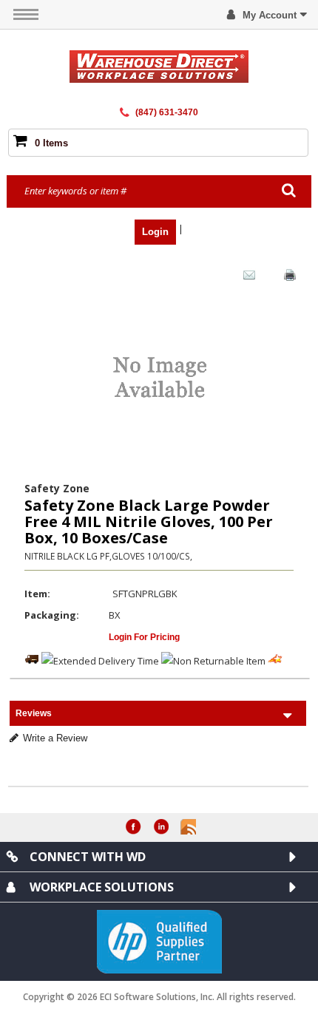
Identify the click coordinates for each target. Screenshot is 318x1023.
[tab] (158, 713)
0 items (51, 143)
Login (155, 231)
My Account (270, 15)
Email (245, 277)
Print (286, 277)
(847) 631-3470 (166, 112)
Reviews (34, 713)
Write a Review (55, 738)
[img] (159, 66)
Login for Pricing (144, 637)
